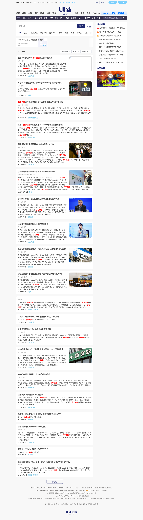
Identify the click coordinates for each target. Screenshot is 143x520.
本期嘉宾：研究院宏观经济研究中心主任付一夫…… (39, 319)
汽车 (35, 18)
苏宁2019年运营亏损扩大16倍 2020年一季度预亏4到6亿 (40, 82)
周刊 (113, 13)
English (96, 13)
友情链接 (95, 504)
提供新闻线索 (81, 504)
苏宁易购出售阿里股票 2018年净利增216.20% (36, 144)
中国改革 (86, 18)
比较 (79, 18)
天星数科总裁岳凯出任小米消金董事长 (33, 224)
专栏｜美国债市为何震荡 (108, 58)
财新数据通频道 (33, 118)
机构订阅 (29, 2)
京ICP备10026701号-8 (54, 490)
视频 (88, 13)
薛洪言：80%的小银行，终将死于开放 (33, 449)
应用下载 (50, 2)
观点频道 (31, 342)
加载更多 (55, 482)
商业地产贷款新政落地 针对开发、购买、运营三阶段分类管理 (120, 39)
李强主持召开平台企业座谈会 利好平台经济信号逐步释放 (40, 274)
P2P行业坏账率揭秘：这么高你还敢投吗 (34, 374)
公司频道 (31, 165)
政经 (42, 13)
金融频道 (31, 76)
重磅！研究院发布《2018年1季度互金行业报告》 (41, 124)
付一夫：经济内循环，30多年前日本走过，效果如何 (38, 316)
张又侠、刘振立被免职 (107, 43)
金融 (30, 13)
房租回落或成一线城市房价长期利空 (32, 426)
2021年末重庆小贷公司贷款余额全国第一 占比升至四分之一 (41, 349)
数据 (17, 2)
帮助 (56, 2)
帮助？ (89, 27)
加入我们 (54, 504)
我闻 (22, 2)
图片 (82, 13)
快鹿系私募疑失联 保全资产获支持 (35, 57)
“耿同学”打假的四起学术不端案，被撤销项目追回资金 (117, 32)
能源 (46, 18)
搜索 (79, 26)
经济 (24, 13)
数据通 (121, 13)
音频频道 (31, 322)
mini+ (105, 13)
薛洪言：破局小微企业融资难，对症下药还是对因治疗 (39, 414)
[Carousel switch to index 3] (123, 84)
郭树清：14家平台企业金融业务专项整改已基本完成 (38, 199)
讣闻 (98, 18)
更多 (18, 18)
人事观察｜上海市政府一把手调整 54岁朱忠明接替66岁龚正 (120, 28)
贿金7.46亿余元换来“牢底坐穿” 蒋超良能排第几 (115, 51)
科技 (24, 18)
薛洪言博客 (31, 137)
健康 (51, 18)
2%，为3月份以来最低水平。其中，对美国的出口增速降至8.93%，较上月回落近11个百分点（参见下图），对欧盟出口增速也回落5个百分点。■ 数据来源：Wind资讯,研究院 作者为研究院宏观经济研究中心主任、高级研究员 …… (54, 337)
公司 (36, 13)
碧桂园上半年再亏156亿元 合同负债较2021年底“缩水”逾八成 (120, 62)
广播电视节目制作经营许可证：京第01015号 (60, 493)
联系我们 (89, 504)
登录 (96, 2)
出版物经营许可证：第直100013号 (85, 493)
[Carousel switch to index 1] (119, 84)
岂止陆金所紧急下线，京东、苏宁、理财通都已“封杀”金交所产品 (44, 461)
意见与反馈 (72, 504)
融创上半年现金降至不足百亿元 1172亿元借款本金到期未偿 (120, 47)
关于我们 (47, 504)
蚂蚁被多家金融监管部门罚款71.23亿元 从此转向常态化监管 (42, 249)
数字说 (73, 18)
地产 (29, 18)
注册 (102, 2)
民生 (61, 18)
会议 (35, 2)
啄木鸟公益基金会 (63, 504)
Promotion (41, 2)
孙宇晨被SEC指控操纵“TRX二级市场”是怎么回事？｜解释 (119, 54)
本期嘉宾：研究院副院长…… (31, 452)
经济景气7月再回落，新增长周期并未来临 (34, 329)
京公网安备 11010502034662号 (97, 490)
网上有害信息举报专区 (67, 2)
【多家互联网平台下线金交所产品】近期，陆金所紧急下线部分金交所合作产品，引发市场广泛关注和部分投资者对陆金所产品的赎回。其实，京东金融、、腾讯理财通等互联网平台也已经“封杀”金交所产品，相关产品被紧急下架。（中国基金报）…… (54, 470)
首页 (18, 13)
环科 (56, 18)
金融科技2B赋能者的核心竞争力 (30, 394)
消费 (40, 18)
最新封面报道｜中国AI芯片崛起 (110, 35)
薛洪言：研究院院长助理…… (31, 417)
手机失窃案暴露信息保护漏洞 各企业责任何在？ (37, 171)
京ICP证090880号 (41, 490)
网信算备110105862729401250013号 (73, 490)
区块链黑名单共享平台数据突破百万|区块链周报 (40, 102)
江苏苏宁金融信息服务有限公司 (30, 40)
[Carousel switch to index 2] (121, 84)
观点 (54, 13)
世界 (48, 13)
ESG (67, 18)
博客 (76, 13)
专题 (93, 18)
